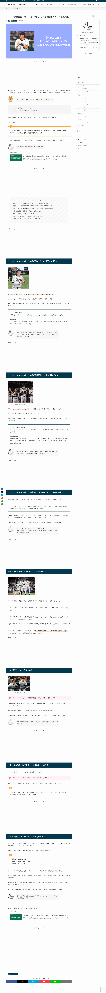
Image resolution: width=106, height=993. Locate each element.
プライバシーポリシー (83, 145)
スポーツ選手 (13, 20)
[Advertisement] (39, 73)
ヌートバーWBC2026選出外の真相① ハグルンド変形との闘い (32, 203)
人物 (9, 20)
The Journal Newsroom (16, 4)
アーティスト (82, 98)
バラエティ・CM (83, 91)
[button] (11, 981)
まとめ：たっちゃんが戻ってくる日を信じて (27, 218)
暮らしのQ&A (82, 113)
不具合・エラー (83, 122)
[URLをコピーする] (66, 981)
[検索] (99, 1)
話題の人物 (82, 110)
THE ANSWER (20, 692)
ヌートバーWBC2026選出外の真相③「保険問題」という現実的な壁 (34, 208)
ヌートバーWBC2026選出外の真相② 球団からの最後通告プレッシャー (35, 205)
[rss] (97, 1)
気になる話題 (82, 125)
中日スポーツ (20, 290)
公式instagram (22, 404)
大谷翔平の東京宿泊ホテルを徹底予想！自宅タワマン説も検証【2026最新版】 (45, 156)
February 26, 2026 (34, 110)
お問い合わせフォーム (83, 139)
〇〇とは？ (82, 116)
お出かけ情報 (82, 119)
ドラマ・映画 (82, 88)
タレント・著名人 (83, 104)
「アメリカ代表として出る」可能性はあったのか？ (29, 216)
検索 (93, 16)
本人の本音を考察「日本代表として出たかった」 (28, 211)
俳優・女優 (82, 107)
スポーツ (81, 85)
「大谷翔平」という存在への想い (24, 213)
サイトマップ (81, 142)
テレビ (81, 82)
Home (79, 136)
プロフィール (81, 149)
